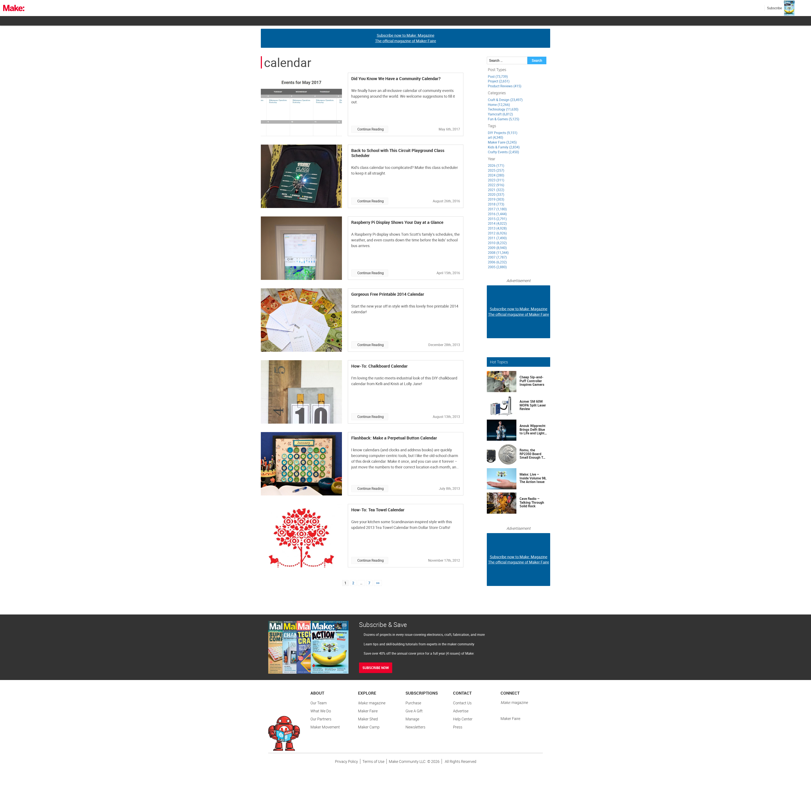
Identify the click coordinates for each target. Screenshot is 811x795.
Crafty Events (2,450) (503, 152)
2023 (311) (496, 180)
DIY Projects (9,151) (502, 132)
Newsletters (415, 726)
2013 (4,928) (497, 228)
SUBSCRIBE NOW (375, 667)
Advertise (460, 710)
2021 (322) (496, 189)
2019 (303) (496, 199)
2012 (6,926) (497, 233)
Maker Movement (325, 726)
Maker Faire (368, 710)
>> (378, 583)
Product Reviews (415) (504, 86)
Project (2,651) (499, 81)
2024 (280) (496, 175)
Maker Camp (369, 726)
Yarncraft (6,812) (500, 114)
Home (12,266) (499, 104)
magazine (371, 702)
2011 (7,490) (497, 238)
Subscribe (774, 8)
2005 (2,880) (497, 267)
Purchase (413, 702)
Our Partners (320, 718)
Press (457, 726)
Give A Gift (414, 710)
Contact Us (462, 702)
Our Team (318, 702)
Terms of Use (373, 761)
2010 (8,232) (497, 243)
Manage (412, 718)
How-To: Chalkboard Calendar (379, 366)
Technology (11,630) (503, 109)
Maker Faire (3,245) (502, 142)
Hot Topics (499, 361)
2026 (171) (496, 165)
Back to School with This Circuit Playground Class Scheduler (397, 153)
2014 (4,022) (497, 223)
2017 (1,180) (497, 209)
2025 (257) (496, 170)
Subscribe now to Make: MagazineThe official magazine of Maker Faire (405, 38)
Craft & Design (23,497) (505, 99)
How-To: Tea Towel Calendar (377, 510)
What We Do (320, 710)
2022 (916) (496, 185)
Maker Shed (368, 718)
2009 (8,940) (497, 247)
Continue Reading (370, 129)
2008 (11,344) (498, 252)
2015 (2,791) (497, 218)
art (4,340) (495, 137)
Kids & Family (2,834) (504, 147)
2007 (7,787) (497, 257)
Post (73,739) (498, 76)
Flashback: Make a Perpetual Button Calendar (394, 438)
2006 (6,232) (497, 262)
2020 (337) (496, 194)
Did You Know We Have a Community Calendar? (396, 78)
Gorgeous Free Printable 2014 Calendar (387, 294)
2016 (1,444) (497, 214)
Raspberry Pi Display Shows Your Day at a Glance (397, 222)
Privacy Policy (346, 761)
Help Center (462, 718)
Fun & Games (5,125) (503, 119)
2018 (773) (496, 204)
